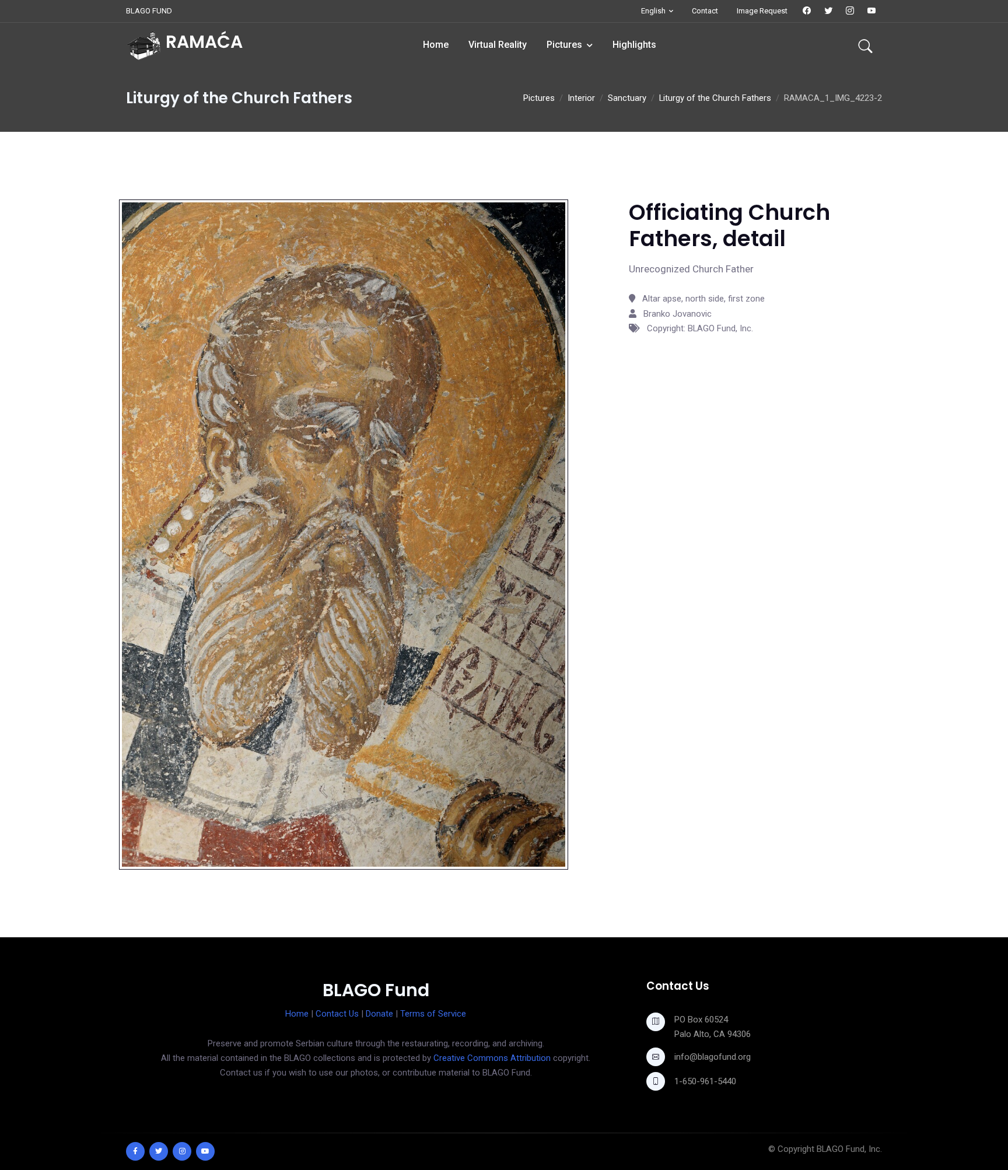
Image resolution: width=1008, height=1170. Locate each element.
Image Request (762, 10)
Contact (705, 10)
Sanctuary (627, 98)
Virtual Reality (497, 44)
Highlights (634, 44)
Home (436, 44)
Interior (581, 98)
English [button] (653, 10)
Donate (379, 1013)
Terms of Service (433, 1013)
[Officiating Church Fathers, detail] (343, 534)
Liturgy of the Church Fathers (715, 98)
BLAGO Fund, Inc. (849, 1149)
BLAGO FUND (149, 10)
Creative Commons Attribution (492, 1058)
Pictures (564, 44)
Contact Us (337, 1013)
